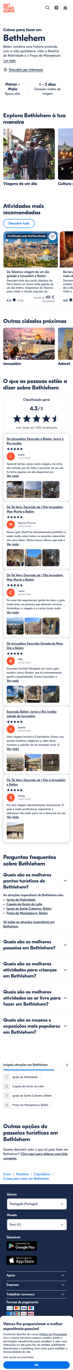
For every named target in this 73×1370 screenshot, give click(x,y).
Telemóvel (13, 1237)
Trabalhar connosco (20, 1294)
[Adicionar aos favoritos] (52, 236)
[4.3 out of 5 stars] (36, 418)
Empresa (12, 1285)
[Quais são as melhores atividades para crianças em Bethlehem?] (65, 969)
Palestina (22, 1174)
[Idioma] (56, 7)
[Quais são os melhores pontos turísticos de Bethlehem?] (65, 880)
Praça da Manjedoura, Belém (27, 913)
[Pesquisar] (47, 7)
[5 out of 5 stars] (36, 449)
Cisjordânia (42, 1174)
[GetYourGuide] (9, 8)
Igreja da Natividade (20, 900)
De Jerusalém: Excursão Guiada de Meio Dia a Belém (35, 646)
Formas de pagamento (22, 1302)
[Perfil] (65, 8)
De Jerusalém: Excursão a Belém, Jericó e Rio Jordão (35, 441)
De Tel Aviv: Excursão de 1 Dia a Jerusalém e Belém (36, 782)
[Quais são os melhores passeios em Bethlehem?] (65, 944)
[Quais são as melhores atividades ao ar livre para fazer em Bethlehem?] (65, 997)
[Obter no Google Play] (21, 1246)
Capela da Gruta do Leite (24, 904)
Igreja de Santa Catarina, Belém (29, 909)
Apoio (10, 1275)
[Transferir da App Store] (21, 1260)
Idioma (12, 1194)
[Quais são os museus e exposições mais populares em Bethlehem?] (65, 1026)
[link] (29, 157)
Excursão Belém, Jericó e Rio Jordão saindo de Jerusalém (32, 714)
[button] (29, 157)
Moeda (12, 1215)
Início (7, 1174)
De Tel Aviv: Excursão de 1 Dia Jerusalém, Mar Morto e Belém (35, 509)
